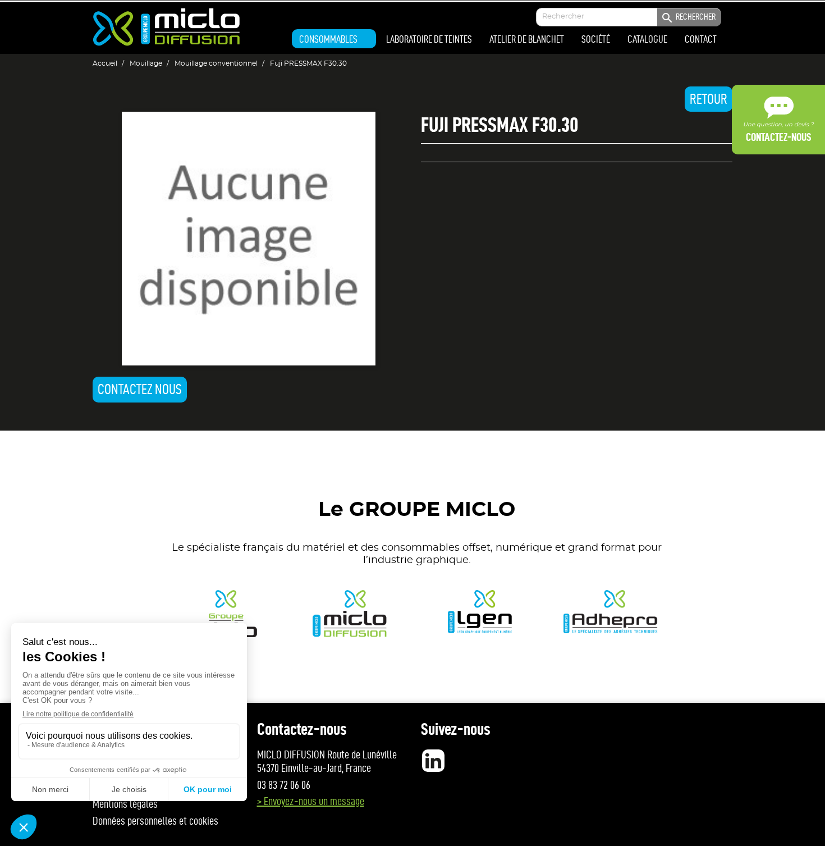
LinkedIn (433, 760)
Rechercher (688, 18)
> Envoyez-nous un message (310, 801)
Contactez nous (140, 389)
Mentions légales (125, 804)
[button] (334, 38)
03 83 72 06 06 (283, 785)
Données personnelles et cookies (155, 821)
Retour (708, 99)
